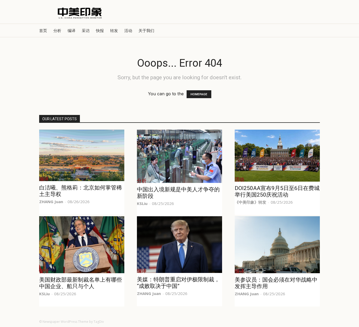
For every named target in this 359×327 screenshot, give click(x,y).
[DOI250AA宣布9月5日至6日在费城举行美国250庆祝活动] (277, 156)
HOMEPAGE (199, 94)
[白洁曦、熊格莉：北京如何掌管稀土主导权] (81, 155)
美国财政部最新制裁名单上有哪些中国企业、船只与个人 (80, 283)
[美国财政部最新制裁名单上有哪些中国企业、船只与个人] (81, 244)
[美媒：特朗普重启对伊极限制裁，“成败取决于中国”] (179, 244)
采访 (86, 30)
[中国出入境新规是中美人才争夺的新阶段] (179, 156)
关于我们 (146, 30)
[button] (313, 30)
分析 (57, 30)
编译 (71, 30)
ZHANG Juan (51, 201)
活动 (128, 30)
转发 (114, 30)
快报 (100, 30)
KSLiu (142, 203)
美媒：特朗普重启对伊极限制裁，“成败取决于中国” (178, 282)
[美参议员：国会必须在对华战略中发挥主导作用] (277, 244)
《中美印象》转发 (250, 202)
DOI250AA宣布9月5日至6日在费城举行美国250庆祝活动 (277, 191)
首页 (43, 30)
